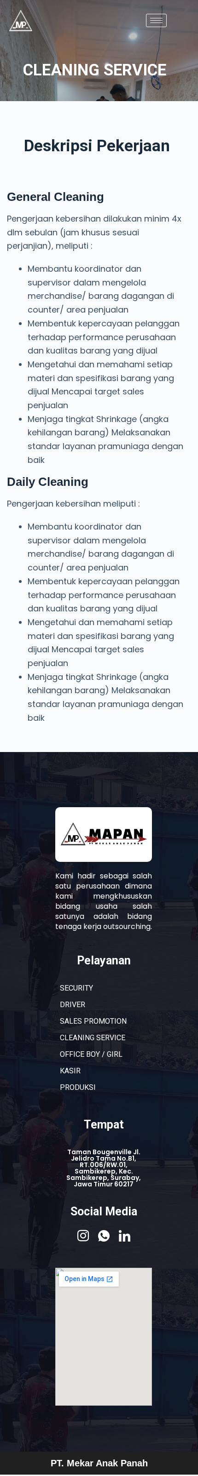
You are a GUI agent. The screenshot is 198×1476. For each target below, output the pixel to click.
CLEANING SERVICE (92, 1037)
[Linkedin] (124, 1235)
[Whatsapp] (104, 1235)
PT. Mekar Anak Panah (99, 1463)
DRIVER (72, 1004)
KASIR (70, 1070)
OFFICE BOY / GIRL (91, 1054)
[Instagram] (83, 1235)
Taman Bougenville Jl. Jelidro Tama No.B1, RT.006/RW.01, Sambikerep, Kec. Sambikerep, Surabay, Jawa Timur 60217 (103, 1168)
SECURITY (76, 988)
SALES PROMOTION (93, 1021)
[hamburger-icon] (156, 20)
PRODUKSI (78, 1087)
